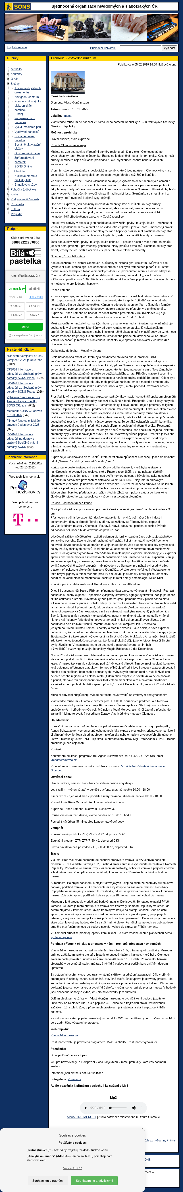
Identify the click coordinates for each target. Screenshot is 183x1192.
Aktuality (16, 69)
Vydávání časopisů (27, 131)
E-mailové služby (26, 184)
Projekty (16, 214)
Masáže (19, 171)
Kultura (15, 209)
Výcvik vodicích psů (28, 127)
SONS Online (23, 166)
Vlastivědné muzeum (64, 1035)
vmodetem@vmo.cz (64, 760)
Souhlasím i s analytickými (94, 1180)
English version (17, 47)
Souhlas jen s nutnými (47, 1180)
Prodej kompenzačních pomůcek (25, 118)
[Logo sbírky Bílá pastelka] (25, 257)
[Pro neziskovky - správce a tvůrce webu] (25, 487)
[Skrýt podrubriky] (8, 83)
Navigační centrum (27, 97)
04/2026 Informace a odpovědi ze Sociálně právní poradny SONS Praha (25, 387)
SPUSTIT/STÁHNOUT (81, 1117)
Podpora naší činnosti (25, 199)
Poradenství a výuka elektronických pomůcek (28, 105)
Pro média (17, 204)
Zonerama (74, 1079)
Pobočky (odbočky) (23, 189)
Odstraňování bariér (27, 153)
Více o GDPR (72, 1168)
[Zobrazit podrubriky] (8, 74)
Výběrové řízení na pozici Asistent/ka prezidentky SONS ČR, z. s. (23, 401)
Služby (15, 83)
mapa (67, 115)
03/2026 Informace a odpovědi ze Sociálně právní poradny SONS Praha (25, 373)
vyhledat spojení (61, 937)
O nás (15, 78)
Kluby (14, 194)
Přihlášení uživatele (103, 48)
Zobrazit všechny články (160, 1140)
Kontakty (16, 74)
